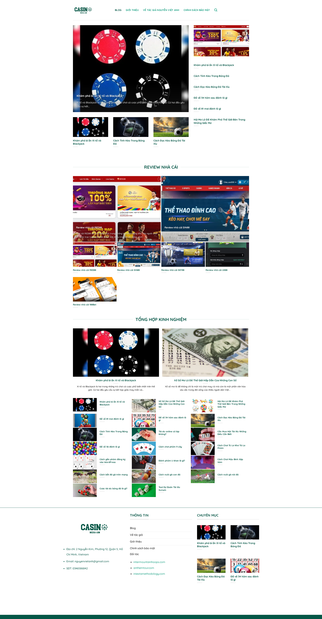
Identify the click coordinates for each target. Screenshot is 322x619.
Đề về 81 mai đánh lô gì (207, 108)
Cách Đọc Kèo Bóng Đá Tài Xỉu (169, 142)
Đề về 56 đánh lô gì (110, 446)
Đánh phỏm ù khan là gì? (172, 460)
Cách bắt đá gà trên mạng (114, 474)
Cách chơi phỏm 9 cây (170, 446)
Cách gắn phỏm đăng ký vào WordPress (112, 460)
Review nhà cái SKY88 (172, 270)
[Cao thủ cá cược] (91, 10)
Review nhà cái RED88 (89, 227)
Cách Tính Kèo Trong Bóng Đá (129, 142)
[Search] (215, 10)
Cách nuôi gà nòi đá (228, 474)
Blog (118, 10)
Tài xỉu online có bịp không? (169, 433)
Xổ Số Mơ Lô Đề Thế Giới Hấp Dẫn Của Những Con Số (205, 380)
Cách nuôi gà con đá (169, 474)
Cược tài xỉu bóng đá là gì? (113, 488)
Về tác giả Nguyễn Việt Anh (161, 10)
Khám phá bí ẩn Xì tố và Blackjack (99, 95)
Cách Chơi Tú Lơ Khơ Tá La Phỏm (231, 447)
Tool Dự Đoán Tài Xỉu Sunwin (169, 488)
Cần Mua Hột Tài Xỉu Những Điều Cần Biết (232, 433)
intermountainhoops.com (149, 562)
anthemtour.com (143, 568)
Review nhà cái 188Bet (84, 304)
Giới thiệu (132, 10)
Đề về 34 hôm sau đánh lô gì (210, 97)
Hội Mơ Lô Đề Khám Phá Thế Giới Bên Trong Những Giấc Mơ (219, 121)
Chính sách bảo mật (197, 10)
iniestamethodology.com (149, 573)
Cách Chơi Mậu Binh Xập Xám (230, 460)
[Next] (189, 71)
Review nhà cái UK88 (216, 270)
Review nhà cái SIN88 (177, 227)
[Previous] (72, 71)
